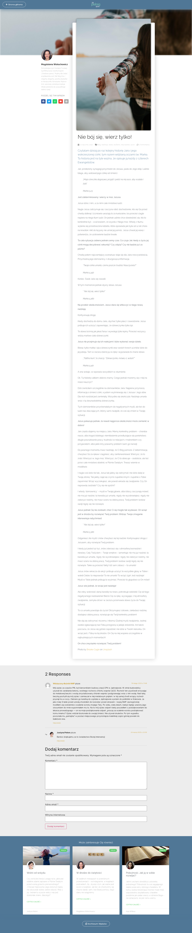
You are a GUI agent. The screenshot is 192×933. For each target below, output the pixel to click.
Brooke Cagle (93, 649)
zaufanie (117, 145)
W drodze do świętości (89, 872)
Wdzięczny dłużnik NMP (64, 683)
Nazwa (49, 794)
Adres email (51, 804)
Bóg (99, 145)
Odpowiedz (57, 723)
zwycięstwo (125, 145)
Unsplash (107, 649)
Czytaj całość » (34, 902)
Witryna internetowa (55, 815)
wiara (111, 145)
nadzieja (104, 145)
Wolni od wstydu (36, 872)
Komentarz (51, 761)
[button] (43, 101)
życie (133, 145)
